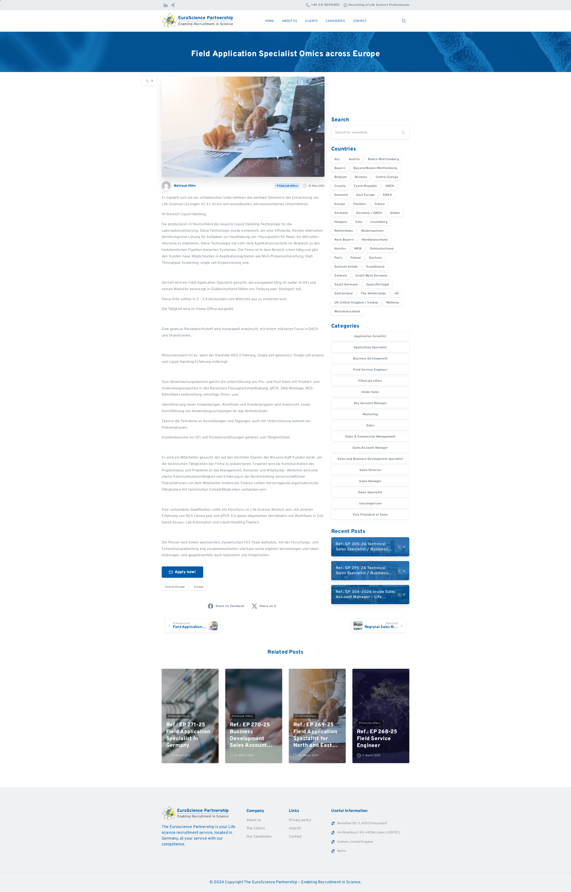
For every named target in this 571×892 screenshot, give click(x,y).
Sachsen (375, 258)
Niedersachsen (372, 231)
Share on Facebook (229, 606)
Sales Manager (370, 481)
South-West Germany (371, 276)
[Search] (403, 132)
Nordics (340, 249)
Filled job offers (370, 381)
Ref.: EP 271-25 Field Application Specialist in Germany (188, 735)
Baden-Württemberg (383, 159)
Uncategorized (370, 504)
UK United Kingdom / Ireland (356, 303)
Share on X (267, 606)
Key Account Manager (370, 403)
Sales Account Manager (370, 448)
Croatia (339, 186)
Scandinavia (375, 267)
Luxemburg (378, 222)
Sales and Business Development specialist (370, 459)
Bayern (339, 168)
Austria (354, 159)
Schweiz (340, 276)
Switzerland (343, 293)
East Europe (365, 195)
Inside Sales (370, 392)
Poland (355, 258)
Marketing (370, 414)
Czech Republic (365, 186)
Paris (338, 258)
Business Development (370, 359)
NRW (357, 249)
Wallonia (392, 303)
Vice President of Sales (370, 515)
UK (396, 293)
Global (395, 213)
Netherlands (343, 231)
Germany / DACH (369, 213)
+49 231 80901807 (325, 5)
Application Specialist (370, 347)
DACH (390, 186)
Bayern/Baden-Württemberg (375, 168)
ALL (337, 159)
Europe (198, 587)
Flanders (359, 204)
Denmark (341, 195)
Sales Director (370, 470)
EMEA (387, 195)
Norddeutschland (374, 240)
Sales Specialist (370, 492)
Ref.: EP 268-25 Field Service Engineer (377, 739)
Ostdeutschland (381, 249)
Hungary (340, 222)
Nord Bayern (344, 240)
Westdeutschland (347, 312)
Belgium (340, 177)
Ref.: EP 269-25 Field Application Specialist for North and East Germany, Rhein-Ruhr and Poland (315, 735)
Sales (370, 425)
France (380, 204)
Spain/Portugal (377, 285)
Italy (358, 222)
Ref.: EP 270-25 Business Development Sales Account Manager (250, 735)
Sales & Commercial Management (370, 437)
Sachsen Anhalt (346, 267)
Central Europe (175, 587)
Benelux (361, 177)
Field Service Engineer (370, 370)
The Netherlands (373, 293)
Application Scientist (370, 336)
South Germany (346, 285)
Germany (341, 213)
